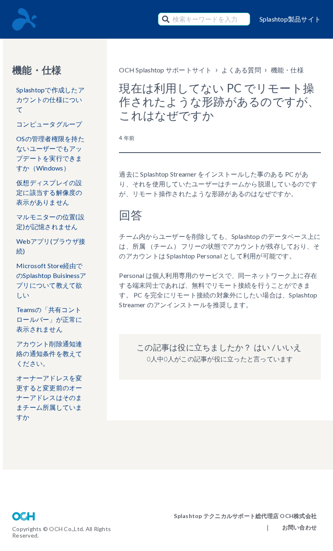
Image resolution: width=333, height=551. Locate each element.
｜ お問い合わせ (291, 527)
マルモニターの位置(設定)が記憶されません (50, 221)
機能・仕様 (287, 70)
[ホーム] (24, 19)
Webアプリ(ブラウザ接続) (50, 246)
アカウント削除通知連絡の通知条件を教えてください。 (49, 353)
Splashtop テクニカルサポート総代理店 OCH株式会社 (245, 515)
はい (262, 347)
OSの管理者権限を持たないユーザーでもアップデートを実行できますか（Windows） (50, 153)
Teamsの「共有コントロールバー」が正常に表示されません (49, 319)
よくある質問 (241, 70)
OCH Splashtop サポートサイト (165, 70)
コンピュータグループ (49, 124)
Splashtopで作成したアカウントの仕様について (50, 99)
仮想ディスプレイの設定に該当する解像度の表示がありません (49, 192)
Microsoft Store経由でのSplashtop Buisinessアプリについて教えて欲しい (51, 280)
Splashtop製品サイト (290, 19)
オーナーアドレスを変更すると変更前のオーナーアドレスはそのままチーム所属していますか (49, 397)
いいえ (289, 347)
